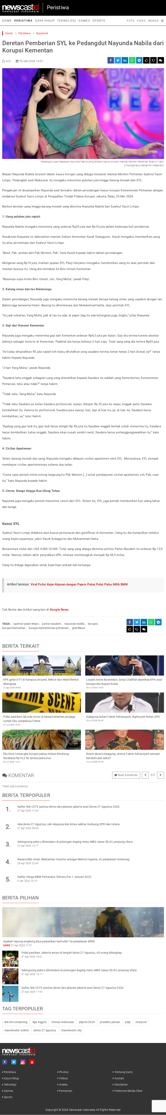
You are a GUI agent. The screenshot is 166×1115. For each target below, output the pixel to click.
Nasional (42, 33)
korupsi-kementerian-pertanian (49, 628)
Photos (63, 1072)
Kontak (119, 1078)
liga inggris (40, 1022)
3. (8, 844)
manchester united (16, 1030)
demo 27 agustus (45, 1030)
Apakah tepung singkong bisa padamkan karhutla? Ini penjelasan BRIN (49, 941)
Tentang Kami (123, 1072)
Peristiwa (23, 20)
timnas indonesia (63, 1022)
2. (8, 826)
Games (84, 20)
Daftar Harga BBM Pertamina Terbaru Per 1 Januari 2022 (54, 876)
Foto (131, 20)
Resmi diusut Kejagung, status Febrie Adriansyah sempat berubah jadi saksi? (123, 756)
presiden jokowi (110, 1022)
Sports (99, 20)
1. (8, 809)
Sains (6, 945)
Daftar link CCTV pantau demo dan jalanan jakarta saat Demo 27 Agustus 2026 (68, 806)
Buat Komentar (127, 775)
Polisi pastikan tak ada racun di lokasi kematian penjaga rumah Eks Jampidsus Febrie (39, 719)
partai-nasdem (51, 623)
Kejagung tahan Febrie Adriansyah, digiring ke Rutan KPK (123, 716)
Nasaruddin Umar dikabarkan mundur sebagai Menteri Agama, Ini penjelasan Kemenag (73, 859)
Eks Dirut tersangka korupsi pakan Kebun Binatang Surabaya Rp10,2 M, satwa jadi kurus (36, 756)
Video (141, 20)
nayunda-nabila (74, 623)
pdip (128, 1022)
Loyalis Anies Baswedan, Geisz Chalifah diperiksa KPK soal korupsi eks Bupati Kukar (124, 681)
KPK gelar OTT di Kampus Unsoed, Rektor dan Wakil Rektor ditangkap (41, 681)
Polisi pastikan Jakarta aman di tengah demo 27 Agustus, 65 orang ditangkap (71, 952)
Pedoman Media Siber (128, 1090)
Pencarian (65, 1090)
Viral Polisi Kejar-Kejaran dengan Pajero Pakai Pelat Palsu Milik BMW (79, 584)
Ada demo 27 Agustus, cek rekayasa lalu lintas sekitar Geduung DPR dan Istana (68, 824)
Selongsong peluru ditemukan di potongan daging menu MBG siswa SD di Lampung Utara (75, 841)
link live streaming (16, 1022)
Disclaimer (121, 1084)
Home (7, 20)
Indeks (153, 20)
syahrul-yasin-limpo (26, 623)
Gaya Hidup (45, 20)
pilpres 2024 (87, 1022)
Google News (59, 609)
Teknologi (66, 20)
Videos (63, 1078)
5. (8, 879)
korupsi (92, 623)
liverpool (141, 1022)
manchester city (71, 1030)
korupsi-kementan (14, 628)
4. (8, 861)
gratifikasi (78, 628)
